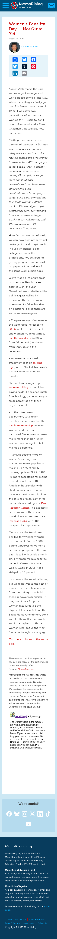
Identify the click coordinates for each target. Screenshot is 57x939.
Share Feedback (36, 919)
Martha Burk (31, 46)
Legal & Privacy (12, 923)
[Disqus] (28, 751)
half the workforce (20, 338)
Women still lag (18, 387)
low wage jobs (18, 520)
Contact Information (15, 919)
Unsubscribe (29, 923)
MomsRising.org (27, 5)
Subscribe (43, 923)
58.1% (12, 329)
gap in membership (21, 425)
